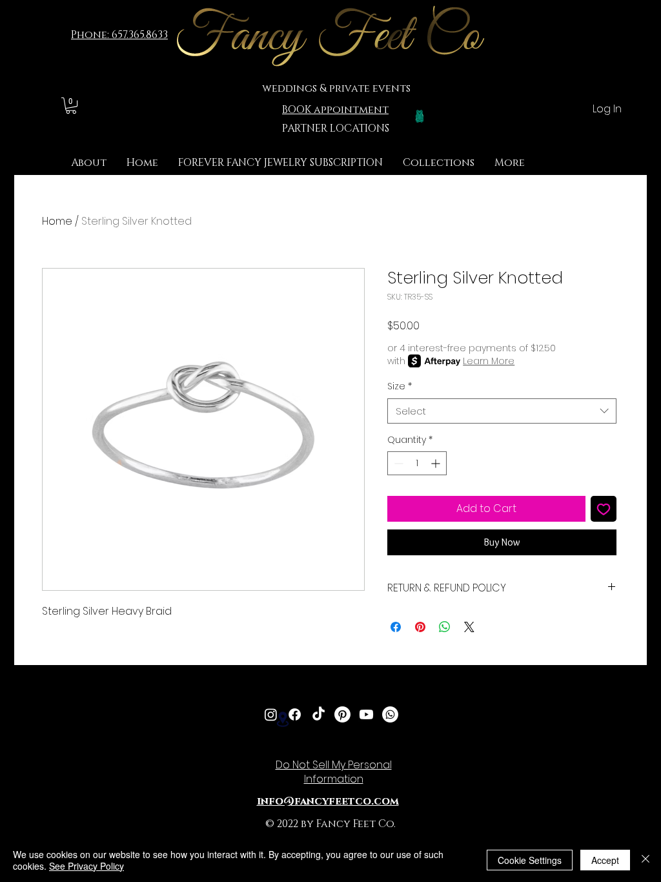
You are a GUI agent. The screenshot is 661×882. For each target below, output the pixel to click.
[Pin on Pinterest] (420, 627)
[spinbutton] (417, 463)
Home (57, 221)
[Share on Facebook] (395, 627)
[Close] (645, 860)
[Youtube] (366, 714)
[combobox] (501, 411)
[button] (438, 163)
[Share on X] (469, 627)
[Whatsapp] (390, 714)
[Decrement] (397, 463)
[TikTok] (318, 714)
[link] (71, 105)
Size (399, 386)
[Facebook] (295, 714)
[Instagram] (271, 714)
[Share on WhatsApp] (445, 627)
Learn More (488, 360)
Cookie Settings (530, 860)
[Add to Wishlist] (603, 509)
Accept (605, 860)
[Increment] (437, 463)
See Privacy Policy (86, 865)
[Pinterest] (342, 714)
